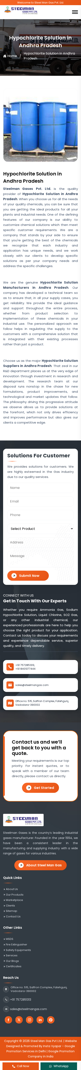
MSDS (9, 939)
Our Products (14, 895)
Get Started (44, 787)
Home (12, 56)
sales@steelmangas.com (32, 685)
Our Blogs (12, 961)
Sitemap (11, 911)
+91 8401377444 (25, 669)
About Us (12, 889)
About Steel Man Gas (44, 865)
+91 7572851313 (20, 1000)
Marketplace (14, 900)
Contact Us (13, 916)
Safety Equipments (18, 950)
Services (11, 955)
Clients (10, 906)
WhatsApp (61, 1066)
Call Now (23, 1066)
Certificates (13, 966)
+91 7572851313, (25, 665)
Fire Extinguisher (16, 944)
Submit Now (29, 575)
